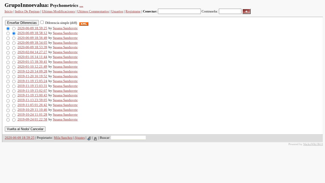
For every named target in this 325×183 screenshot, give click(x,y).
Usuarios (117, 11)
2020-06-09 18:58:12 (32, 33)
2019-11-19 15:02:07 (32, 91)
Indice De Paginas (27, 11)
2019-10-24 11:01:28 (32, 114)
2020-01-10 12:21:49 (32, 66)
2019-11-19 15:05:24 (32, 81)
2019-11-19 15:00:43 (32, 95)
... (81, 5)
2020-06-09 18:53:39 (32, 47)
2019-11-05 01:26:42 (32, 105)
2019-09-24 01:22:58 (32, 119)
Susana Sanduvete (65, 28)
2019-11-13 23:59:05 (32, 100)
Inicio (9, 11)
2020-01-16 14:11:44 (32, 57)
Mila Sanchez (63, 138)
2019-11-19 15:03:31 (32, 86)
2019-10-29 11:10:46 (32, 110)
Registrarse (133, 11)
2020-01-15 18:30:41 (32, 62)
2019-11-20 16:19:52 (32, 76)
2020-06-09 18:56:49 (32, 38)
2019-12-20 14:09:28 (32, 71)
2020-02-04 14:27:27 (32, 52)
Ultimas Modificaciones (58, 11)
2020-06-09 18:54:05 (32, 42)
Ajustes (80, 138)
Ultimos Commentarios (93, 11)
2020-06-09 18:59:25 (32, 28)
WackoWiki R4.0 (313, 144)
